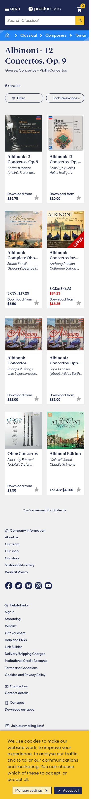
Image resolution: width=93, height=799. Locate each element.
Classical (28, 35)
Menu (15, 9)
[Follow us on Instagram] (40, 585)
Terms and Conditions (21, 668)
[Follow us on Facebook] (10, 585)
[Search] (79, 20)
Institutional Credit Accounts (26, 661)
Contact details (16, 693)
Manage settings (29, 790)
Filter (21, 98)
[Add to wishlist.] (36, 198)
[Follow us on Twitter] (20, 585)
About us (11, 537)
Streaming (13, 619)
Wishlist (11, 626)
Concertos (27, 70)
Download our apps (19, 709)
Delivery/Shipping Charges (25, 654)
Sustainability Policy (19, 565)
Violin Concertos (53, 70)
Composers (55, 35)
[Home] (8, 35)
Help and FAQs (16, 640)
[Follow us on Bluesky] (30, 585)
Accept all (71, 790)
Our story (12, 558)
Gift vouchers (15, 633)
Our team (12, 544)
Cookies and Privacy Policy (25, 675)
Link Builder (13, 647)
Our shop (12, 551)
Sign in (9, 612)
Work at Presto (16, 572)
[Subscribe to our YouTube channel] (50, 585)
